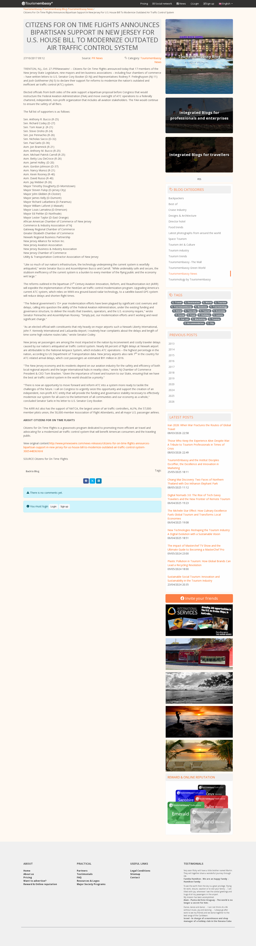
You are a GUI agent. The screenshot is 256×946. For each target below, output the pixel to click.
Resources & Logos (88, 880)
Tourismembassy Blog (55, 9)
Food (192, 315)
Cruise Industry (177, 210)
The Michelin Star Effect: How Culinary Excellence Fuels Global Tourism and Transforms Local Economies (197, 514)
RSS (199, 179)
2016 (171, 361)
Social (181, 315)
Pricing (144, 3)
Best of (172, 204)
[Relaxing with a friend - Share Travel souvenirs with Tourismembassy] (199, 756)
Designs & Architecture (182, 215)
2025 (171, 396)
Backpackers (176, 198)
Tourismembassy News (80, 9)
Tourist (206, 311)
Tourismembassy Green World (186, 268)
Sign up (210, 3)
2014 (171, 349)
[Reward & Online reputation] (199, 808)
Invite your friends (201, 598)
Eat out (185, 319)
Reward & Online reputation (191, 777)
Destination (193, 302)
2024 (171, 390)
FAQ (79, 877)
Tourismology (219, 306)
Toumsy (215, 319)
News (182, 3)
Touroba (191, 311)
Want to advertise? (34, 880)
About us (28, 874)
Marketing (200, 319)
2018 (171, 372)
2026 (171, 401)
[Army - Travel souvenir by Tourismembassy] (199, 654)
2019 (171, 378)
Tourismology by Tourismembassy (189, 279)
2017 (171, 367)
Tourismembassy (32, 9)
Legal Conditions (140, 870)
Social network (163, 3)
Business (202, 306)
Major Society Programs (91, 884)
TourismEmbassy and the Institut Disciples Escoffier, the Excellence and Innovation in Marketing (193, 464)
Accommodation (195, 323)
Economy (220, 311)
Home (26, 870)
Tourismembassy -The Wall (185, 262)
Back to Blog (32, 471)
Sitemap (135, 874)
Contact (135, 877)
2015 (171, 355)
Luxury (219, 315)
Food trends (175, 227)
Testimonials (85, 874)
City (211, 323)
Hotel (178, 311)
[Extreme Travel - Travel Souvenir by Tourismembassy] (199, 722)
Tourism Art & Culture (181, 244)
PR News (97, 58)
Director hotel (176, 221)
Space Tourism (177, 239)
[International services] (199, 620)
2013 (171, 343)
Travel (178, 302)
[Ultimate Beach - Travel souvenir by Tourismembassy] (199, 688)
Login (196, 3)
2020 (171, 384)
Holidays (205, 315)
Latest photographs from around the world (194, 233)
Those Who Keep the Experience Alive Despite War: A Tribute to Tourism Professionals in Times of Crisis (199, 444)
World (208, 302)
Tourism (221, 302)
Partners (82, 870)
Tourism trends (177, 256)
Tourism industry (178, 250)
